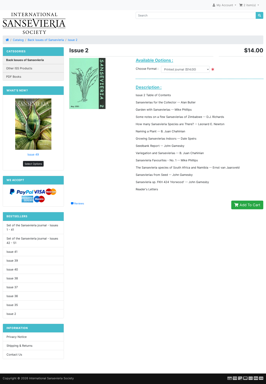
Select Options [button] (33, 163)
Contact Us (14, 354)
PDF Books (13, 76)
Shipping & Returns (19, 345)
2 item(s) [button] (250, 5)
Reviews (78, 203)
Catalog (18, 40)
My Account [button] (225, 5)
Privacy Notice (17, 337)
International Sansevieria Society (51, 378)
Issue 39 (12, 260)
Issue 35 (12, 305)
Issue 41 (12, 251)
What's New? (17, 90)
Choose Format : (148, 68)
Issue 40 (12, 269)
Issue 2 (72, 40)
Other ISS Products (19, 68)
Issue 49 (33, 154)
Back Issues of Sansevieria (46, 40)
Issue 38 (12, 278)
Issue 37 (12, 287)
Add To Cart (249, 205)
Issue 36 (12, 296)
